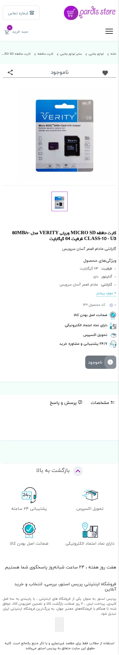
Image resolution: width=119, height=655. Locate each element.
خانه (113, 53)
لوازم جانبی (96, 53)
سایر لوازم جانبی (71, 53)
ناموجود (95, 362)
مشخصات (100, 402)
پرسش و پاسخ (63, 402)
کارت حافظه (45, 53)
